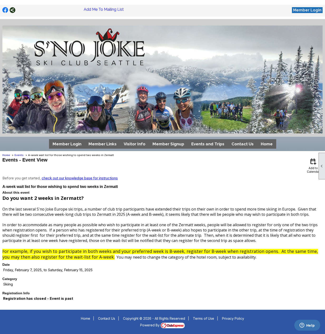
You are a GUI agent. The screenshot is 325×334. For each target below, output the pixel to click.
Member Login (307, 10)
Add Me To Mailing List (104, 9)
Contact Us (242, 144)
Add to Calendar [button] (313, 165)
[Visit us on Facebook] (5, 10)
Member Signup (168, 144)
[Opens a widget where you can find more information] (307, 326)
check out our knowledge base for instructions (80, 178)
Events (19, 155)
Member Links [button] (103, 144)
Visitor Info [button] (134, 144)
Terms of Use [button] (203, 318)
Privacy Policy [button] (233, 318)
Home (267, 144)
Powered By (150, 325)
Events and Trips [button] (207, 144)
